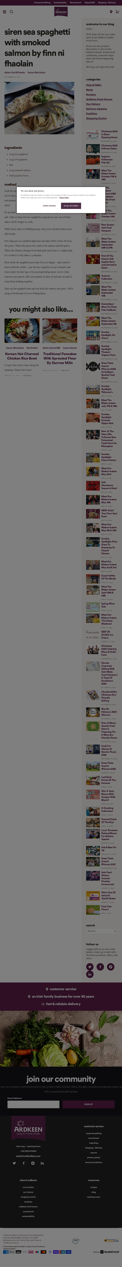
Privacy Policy (64, 198)
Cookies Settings (49, 206)
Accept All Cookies (71, 206)
